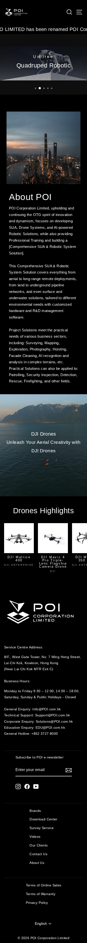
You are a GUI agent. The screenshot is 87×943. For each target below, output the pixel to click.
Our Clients (38, 845)
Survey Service (41, 828)
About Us (36, 863)
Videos (34, 837)
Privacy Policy (37, 903)
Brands (35, 811)
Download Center (43, 819)
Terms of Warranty (40, 894)
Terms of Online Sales (43, 885)
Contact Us (38, 854)
